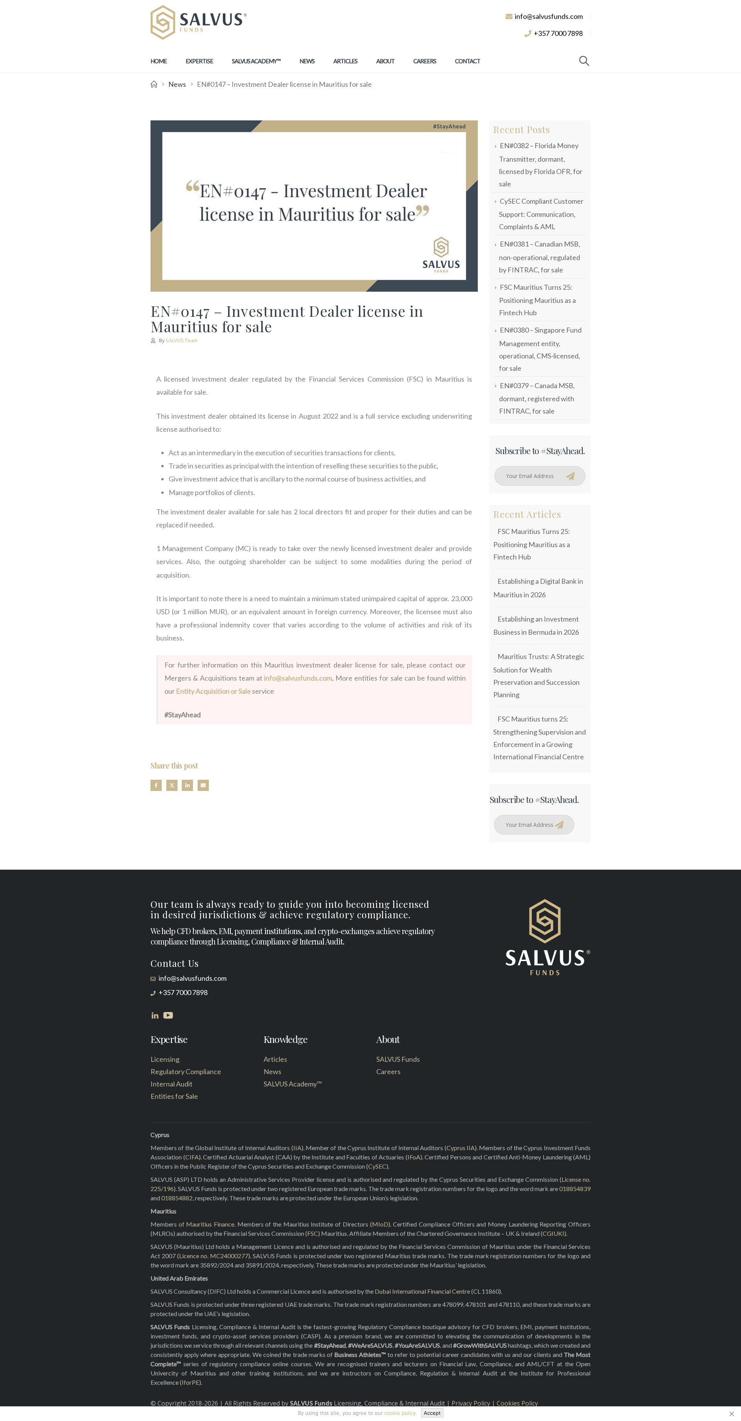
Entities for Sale (174, 1096)
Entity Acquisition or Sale (213, 691)
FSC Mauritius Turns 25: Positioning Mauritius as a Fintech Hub (537, 300)
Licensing (165, 1059)
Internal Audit (172, 1084)
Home (159, 60)
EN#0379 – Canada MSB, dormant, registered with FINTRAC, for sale (537, 398)
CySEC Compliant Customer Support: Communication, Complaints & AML (541, 214)
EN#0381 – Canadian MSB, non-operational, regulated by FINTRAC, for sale (539, 257)
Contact (467, 60)
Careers (424, 60)
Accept (432, 1413)
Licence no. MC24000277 (213, 1255)
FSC (312, 1233)
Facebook (156, 785)
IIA (297, 1147)
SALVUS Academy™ (256, 60)
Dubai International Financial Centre (422, 1291)
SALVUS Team (182, 340)
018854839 (574, 1188)
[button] (584, 61)
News (307, 60)
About (385, 60)
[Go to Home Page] (154, 84)
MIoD (380, 1224)
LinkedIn (187, 785)
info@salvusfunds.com (298, 678)
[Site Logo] (199, 22)
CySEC (377, 1166)
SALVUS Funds (398, 1059)
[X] (731, 1414)
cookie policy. (400, 1413)
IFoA (414, 1157)
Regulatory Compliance (186, 1071)
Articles (345, 60)
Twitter (172, 785)
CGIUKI (553, 1233)
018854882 (177, 1197)
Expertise (199, 60)
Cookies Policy (517, 1403)
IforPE (190, 1382)
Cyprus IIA (461, 1147)
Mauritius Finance (210, 1224)
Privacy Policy (471, 1403)
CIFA (192, 1157)
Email (203, 785)
